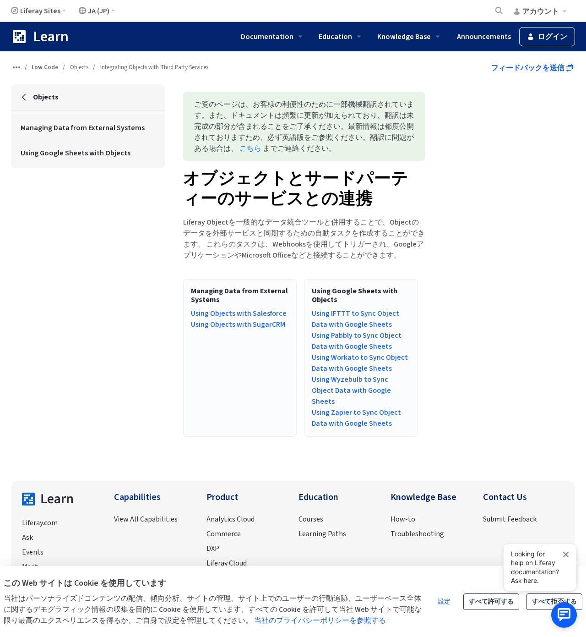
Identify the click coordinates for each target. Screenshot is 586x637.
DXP (212, 549)
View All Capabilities (146, 519)
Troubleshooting (417, 534)
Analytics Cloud (230, 519)
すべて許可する (491, 601)
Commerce (223, 534)
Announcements (484, 37)
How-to (403, 519)
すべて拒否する (554, 601)
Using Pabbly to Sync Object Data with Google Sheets (357, 340)
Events (32, 552)
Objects (79, 67)
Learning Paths (322, 534)
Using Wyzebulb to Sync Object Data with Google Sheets (351, 390)
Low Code (45, 67)
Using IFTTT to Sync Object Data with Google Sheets (355, 318)
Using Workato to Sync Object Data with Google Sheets (360, 362)
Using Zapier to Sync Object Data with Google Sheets (356, 417)
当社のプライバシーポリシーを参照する (320, 620)
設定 (444, 601)
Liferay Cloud (226, 563)
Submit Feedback (510, 519)
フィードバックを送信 (528, 68)
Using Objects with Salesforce (239, 313)
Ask (27, 538)
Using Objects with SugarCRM (238, 324)
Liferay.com (40, 523)
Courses (310, 519)
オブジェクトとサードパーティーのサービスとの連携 (295, 188)
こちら (250, 148)
